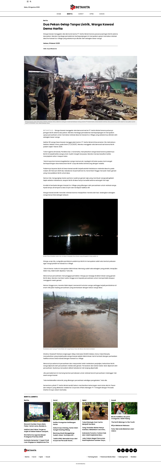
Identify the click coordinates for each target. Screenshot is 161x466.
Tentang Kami (93, 457)
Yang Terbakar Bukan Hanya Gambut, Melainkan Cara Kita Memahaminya (93, 430)
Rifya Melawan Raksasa (120, 425)
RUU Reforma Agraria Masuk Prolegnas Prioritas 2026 (35, 436)
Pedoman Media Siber (108, 457)
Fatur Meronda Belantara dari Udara (122, 430)
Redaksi (133, 457)
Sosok (101, 14)
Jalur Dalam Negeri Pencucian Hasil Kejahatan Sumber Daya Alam (93, 440)
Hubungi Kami (123, 457)
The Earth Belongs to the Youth (123, 422)
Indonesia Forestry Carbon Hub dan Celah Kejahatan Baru (94, 434)
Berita (69, 14)
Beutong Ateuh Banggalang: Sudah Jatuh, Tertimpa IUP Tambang (63, 435)
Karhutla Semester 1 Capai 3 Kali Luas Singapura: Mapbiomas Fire (36, 441)
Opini (91, 14)
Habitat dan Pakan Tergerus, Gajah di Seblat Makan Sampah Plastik (36, 431)
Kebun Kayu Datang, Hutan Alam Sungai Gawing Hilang (65, 429)
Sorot (81, 14)
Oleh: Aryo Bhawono (50, 49)
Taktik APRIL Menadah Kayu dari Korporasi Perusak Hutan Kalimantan (65, 440)
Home (59, 14)
